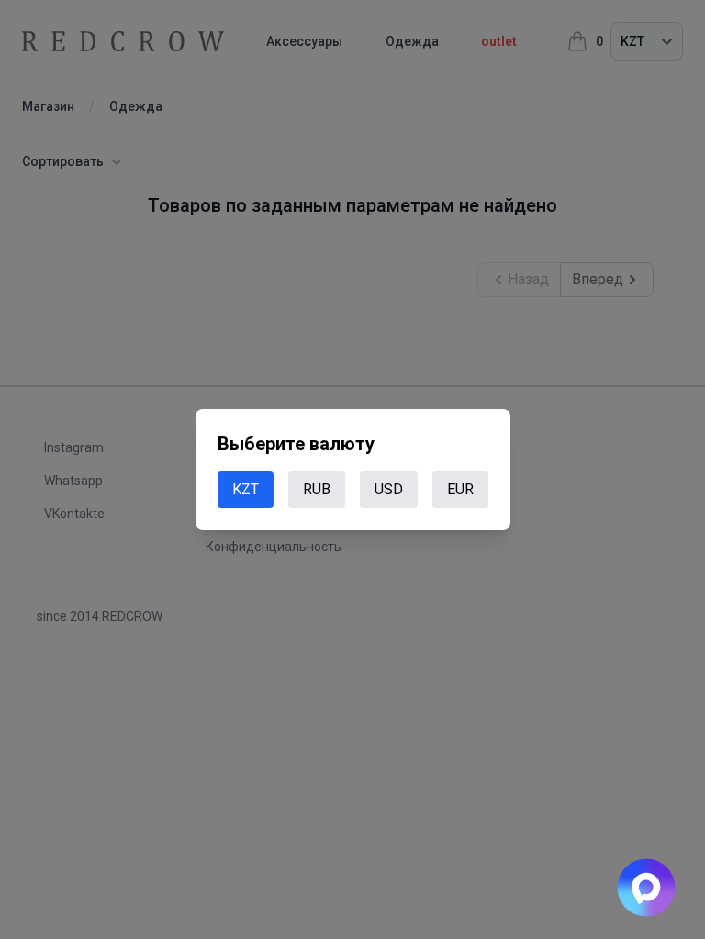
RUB (316, 489)
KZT (245, 489)
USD (389, 489)
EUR (460, 489)
